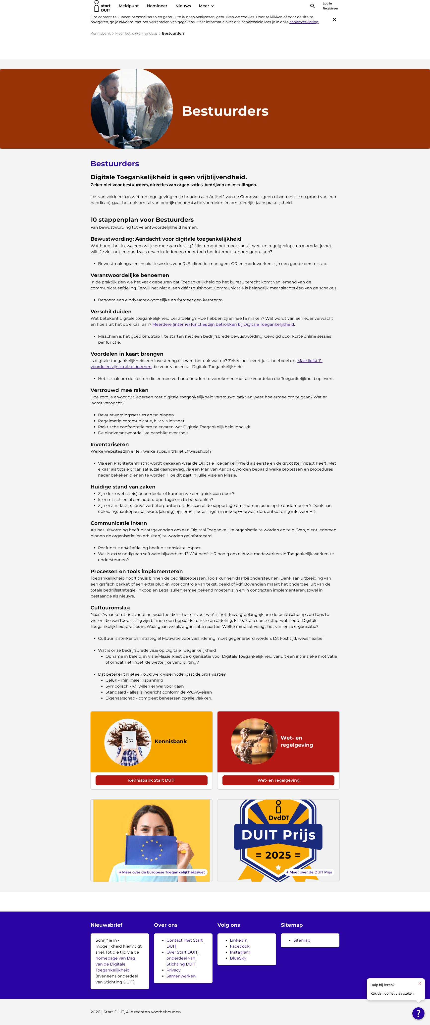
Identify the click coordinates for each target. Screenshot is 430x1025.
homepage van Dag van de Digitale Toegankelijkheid (116, 964)
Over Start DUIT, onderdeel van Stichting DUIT (182, 958)
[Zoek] (313, 6)
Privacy (173, 970)
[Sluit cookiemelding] (334, 19)
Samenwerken (181, 976)
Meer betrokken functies (136, 33)
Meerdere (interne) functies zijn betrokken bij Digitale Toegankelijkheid (223, 324)
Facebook (240, 946)
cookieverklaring (304, 22)
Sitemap (301, 940)
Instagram (240, 952)
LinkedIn (239, 940)
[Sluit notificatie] (420, 983)
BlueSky (238, 958)
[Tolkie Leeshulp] (418, 1013)
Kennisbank (101, 33)
